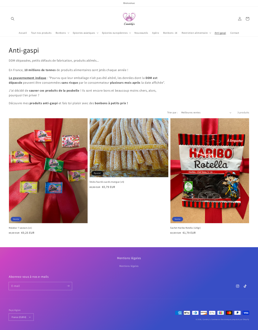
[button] (12, 19)
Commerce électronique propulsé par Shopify (230, 319)
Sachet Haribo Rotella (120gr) (185, 227)
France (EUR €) (19, 317)
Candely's (207, 319)
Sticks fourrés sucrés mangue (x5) (107, 181)
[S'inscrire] (68, 286)
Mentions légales (129, 266)
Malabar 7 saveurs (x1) (20, 227)
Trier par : (172, 112)
